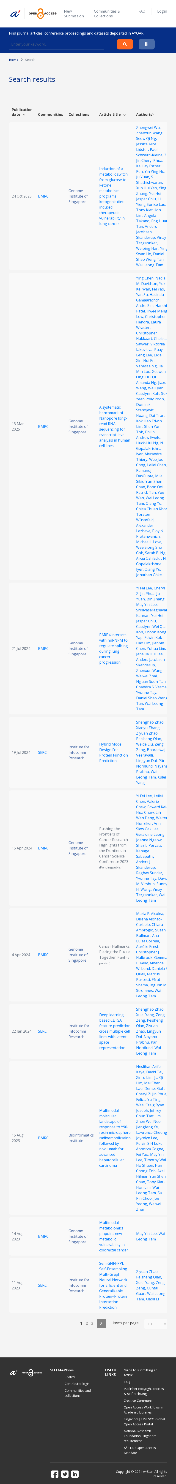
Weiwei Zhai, (147, 675)
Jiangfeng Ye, (147, 1126)
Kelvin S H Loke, (149, 1143)
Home (14, 59)
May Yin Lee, (147, 604)
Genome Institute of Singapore (78, 196)
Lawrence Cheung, (152, 1132)
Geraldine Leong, (150, 834)
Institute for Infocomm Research (79, 752)
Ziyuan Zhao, (147, 733)
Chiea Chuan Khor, (152, 508)
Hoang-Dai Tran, (150, 415)
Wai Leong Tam (149, 264)
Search (70, 1377)
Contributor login (77, 1383)
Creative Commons (138, 1400)
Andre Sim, (145, 305)
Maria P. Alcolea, (150, 913)
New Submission (74, 14)
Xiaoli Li (152, 1299)
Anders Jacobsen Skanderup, (146, 232)
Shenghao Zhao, (150, 722)
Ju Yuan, (143, 176)
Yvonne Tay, (146, 692)
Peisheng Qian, (149, 738)
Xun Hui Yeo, (147, 187)
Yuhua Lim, (156, 648)
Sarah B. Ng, (155, 552)
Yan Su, (143, 294)
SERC (42, 752)
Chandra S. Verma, (152, 686)
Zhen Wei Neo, (149, 1121)
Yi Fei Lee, (145, 588)
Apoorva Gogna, (150, 1148)
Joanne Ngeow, (149, 839)
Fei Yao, (158, 289)
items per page (126, 1323)
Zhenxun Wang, (149, 133)
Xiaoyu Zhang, (148, 727)
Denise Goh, (154, 1088)
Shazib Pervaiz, (149, 845)
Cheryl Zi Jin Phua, (151, 1093)
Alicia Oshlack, (148, 558)
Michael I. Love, (149, 541)
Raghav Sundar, (149, 872)
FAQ (141, 11)
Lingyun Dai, (147, 760)
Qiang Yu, (154, 503)
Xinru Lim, (145, 1077)
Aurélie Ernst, (147, 946)
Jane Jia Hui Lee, (150, 654)
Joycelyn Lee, (147, 1137)
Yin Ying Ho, (155, 171)
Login (162, 11)
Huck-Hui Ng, (148, 442)
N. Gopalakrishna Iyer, (150, 448)
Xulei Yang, (146, 1014)
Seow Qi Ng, (146, 138)
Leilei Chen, (157, 464)
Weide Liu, (145, 744)
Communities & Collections (107, 14)
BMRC (43, 196)
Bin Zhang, (156, 599)
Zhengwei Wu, (148, 127)
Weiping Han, (148, 248)
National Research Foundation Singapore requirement (140, 1436)
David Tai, (154, 1071)
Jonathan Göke (149, 574)
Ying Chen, (145, 278)
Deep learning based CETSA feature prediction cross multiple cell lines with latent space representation (114, 1031)
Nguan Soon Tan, (151, 681)
